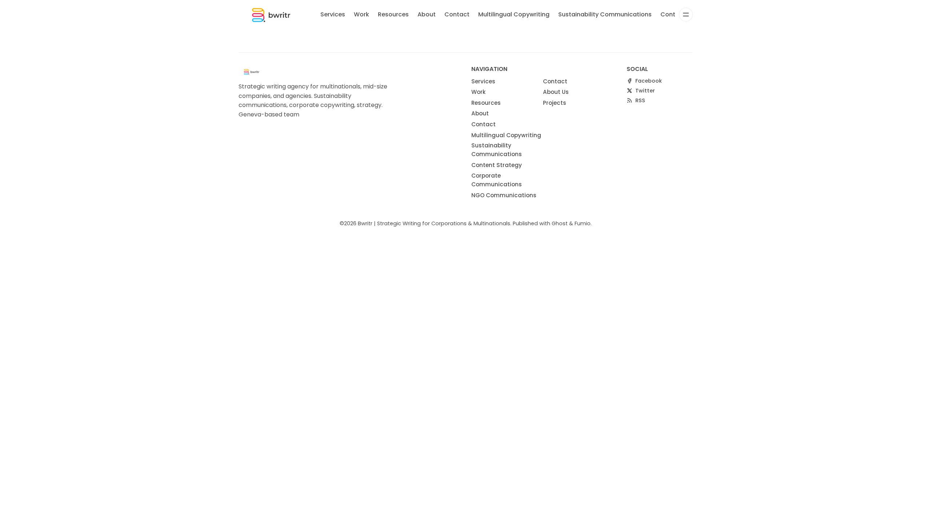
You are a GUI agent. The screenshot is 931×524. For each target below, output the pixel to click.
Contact (457, 14)
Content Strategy (496, 165)
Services (332, 14)
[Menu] (685, 14)
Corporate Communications (496, 180)
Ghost (560, 223)
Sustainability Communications (605, 14)
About (426, 14)
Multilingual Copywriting (514, 14)
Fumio (583, 223)
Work (361, 14)
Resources (393, 14)
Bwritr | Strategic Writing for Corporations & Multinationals (434, 223)
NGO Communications (503, 195)
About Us (556, 92)
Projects (554, 103)
